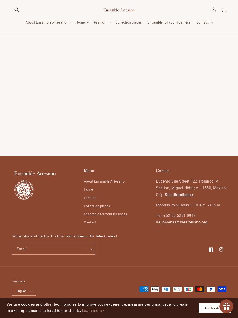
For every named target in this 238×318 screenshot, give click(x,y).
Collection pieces (97, 206)
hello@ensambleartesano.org (182, 222)
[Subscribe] (90, 249)
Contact (90, 222)
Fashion (90, 198)
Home (88, 189)
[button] (93, 310)
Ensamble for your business (105, 214)
